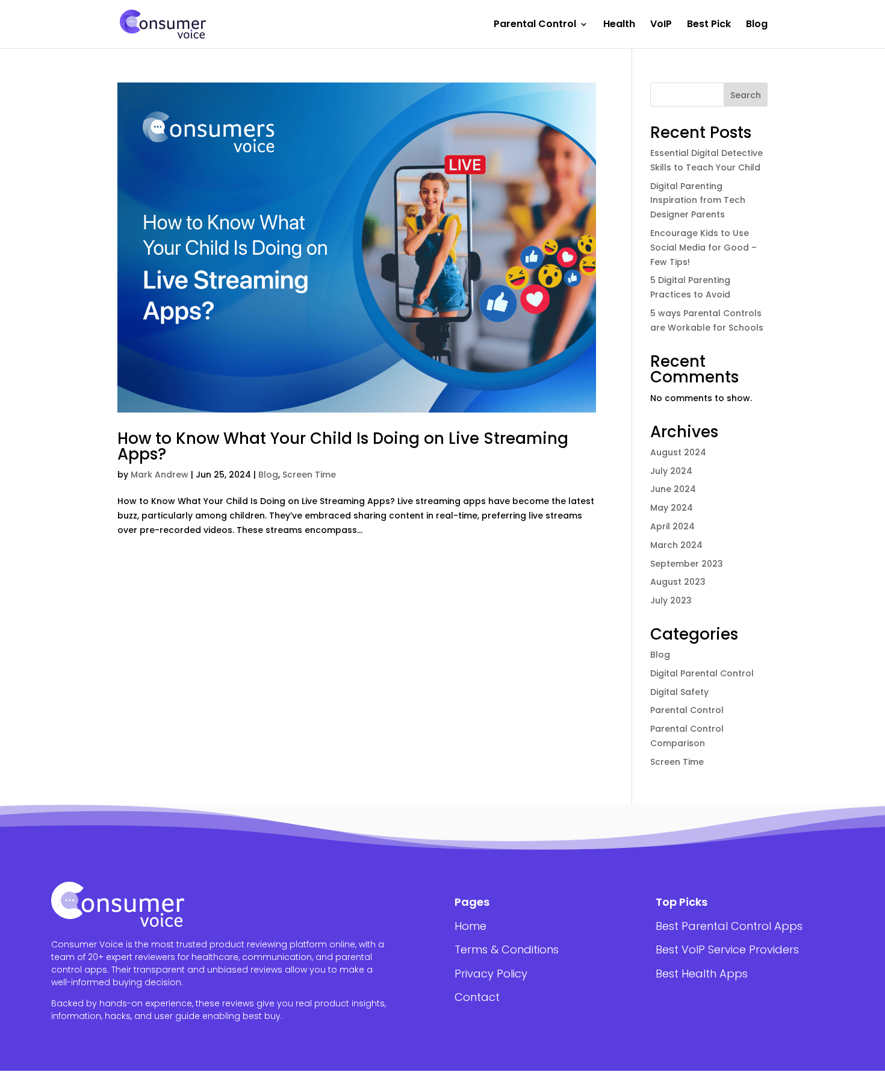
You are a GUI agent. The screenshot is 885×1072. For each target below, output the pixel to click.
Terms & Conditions (507, 949)
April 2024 (672, 526)
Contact (477, 997)
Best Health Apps (702, 973)
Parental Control (535, 25)
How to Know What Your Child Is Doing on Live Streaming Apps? (342, 446)
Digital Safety (679, 692)
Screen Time (309, 475)
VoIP (661, 25)
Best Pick (709, 25)
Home (470, 925)
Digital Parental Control (702, 673)
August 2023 (678, 582)
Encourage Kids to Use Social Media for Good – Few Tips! (703, 247)
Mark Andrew (159, 475)
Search (745, 95)
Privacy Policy (491, 973)
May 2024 (671, 508)
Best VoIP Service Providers (727, 949)
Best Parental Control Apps (729, 925)
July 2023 (671, 600)
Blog (757, 25)
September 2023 (686, 564)
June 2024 (673, 489)
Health (619, 25)
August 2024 (678, 452)
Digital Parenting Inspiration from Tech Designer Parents (697, 200)
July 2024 (671, 471)
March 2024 (676, 545)
